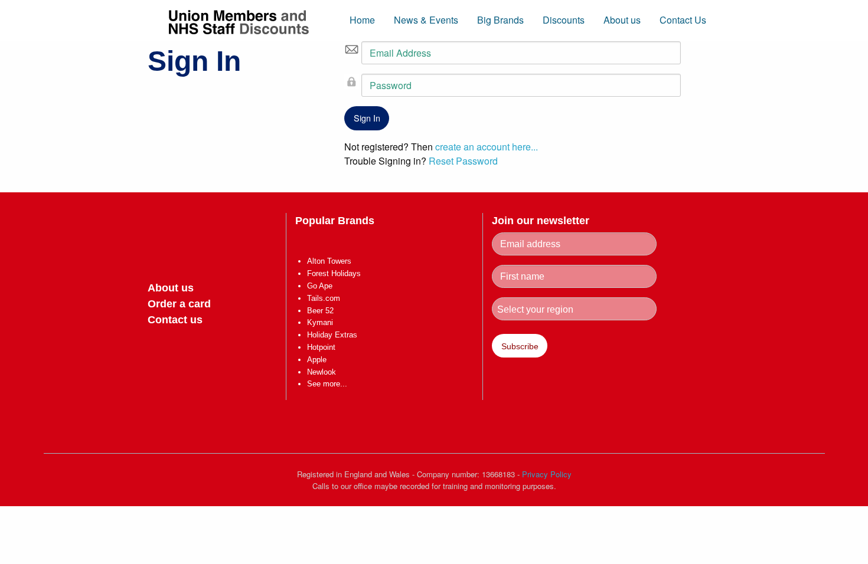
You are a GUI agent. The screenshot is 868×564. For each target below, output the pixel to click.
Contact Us (683, 20)
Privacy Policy (547, 474)
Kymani (320, 322)
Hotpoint (321, 347)
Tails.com (323, 298)
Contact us (175, 320)
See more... (327, 383)
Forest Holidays (334, 273)
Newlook (321, 372)
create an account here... (486, 146)
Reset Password (463, 161)
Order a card (179, 304)
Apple (317, 359)
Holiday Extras (332, 334)
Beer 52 (320, 310)
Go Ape (319, 285)
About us (622, 20)
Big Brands (500, 20)
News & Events (426, 20)
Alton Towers (329, 261)
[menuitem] (362, 25)
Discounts (564, 20)
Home (362, 20)
